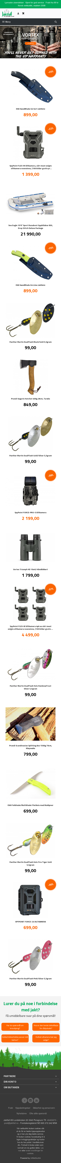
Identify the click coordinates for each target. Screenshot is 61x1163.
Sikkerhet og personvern (44, 1107)
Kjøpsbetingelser (22, 1107)
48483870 (51, 1120)
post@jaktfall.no (11, 1123)
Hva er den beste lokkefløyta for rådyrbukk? (46, 1027)
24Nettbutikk (35, 1158)
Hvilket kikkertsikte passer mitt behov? (15, 1038)
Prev (5, 41)
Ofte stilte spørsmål (38, 1113)
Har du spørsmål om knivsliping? (15, 1027)
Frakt (10, 1107)
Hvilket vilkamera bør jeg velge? (46, 1038)
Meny (8, 21)
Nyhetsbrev (22, 1113)
